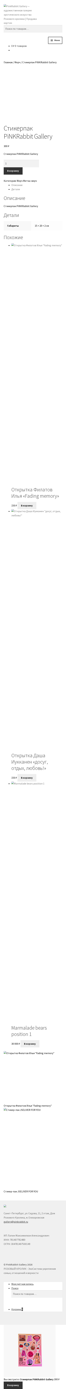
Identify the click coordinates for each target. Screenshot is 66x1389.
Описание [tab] (17, 185)
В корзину (13, 170)
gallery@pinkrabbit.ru (16, 1221)
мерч (34, 180)
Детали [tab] (15, 189)
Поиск (14, 1288)
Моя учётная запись (22, 1284)
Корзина (17, 1309)
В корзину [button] (27, 505)
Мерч (17, 62)
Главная (8, 62)
